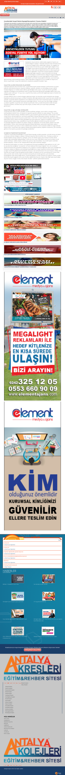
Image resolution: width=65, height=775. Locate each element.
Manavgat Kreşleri (9, 711)
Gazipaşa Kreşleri (9, 695)
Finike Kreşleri (8, 693)
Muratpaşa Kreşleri (9, 712)
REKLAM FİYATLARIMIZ (9, 728)
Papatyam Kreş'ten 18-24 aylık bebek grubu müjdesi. (45, 636)
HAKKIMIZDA (7, 720)
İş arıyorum (6, 543)
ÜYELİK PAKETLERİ (8, 727)
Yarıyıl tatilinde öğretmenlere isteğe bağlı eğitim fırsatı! (15, 619)
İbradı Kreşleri (8, 698)
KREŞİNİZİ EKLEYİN (8, 722)
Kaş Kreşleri (8, 700)
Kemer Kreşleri (8, 702)
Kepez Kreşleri (8, 704)
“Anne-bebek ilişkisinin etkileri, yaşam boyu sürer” (15, 205)
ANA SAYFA (6, 718)
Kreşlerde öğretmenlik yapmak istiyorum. (13, 551)
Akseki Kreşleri (24, 683)
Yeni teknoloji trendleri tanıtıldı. (41, 584)
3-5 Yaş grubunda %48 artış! (40, 601)
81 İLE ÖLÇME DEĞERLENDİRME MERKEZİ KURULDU (15, 254)
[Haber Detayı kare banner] (14, 69)
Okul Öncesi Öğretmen (10, 544)
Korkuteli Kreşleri (9, 707)
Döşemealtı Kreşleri (9, 690)
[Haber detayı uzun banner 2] (32, 465)
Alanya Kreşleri (8, 686)
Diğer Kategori (8, 567)
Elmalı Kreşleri (8, 691)
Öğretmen (6, 560)
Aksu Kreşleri (24, 684)
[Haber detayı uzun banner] (32, 335)
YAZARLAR (6, 732)
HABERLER (9, 571)
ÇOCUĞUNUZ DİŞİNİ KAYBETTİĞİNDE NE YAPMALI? (15, 230)
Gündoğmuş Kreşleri (10, 697)
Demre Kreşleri (8, 688)
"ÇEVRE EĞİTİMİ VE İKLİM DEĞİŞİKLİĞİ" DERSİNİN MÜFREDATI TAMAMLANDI (20, 267)
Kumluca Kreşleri (9, 709)
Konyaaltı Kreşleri (9, 705)
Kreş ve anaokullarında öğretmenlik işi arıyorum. (15, 556)
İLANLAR (35, 537)
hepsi (59, 540)
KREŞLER (6, 723)
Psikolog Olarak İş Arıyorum (10, 565)
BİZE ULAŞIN (7, 733)
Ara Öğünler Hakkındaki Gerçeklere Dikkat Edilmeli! (15, 242)
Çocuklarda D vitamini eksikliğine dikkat (13, 217)
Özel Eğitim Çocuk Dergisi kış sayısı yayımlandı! (13, 601)
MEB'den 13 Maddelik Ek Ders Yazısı (11, 584)
